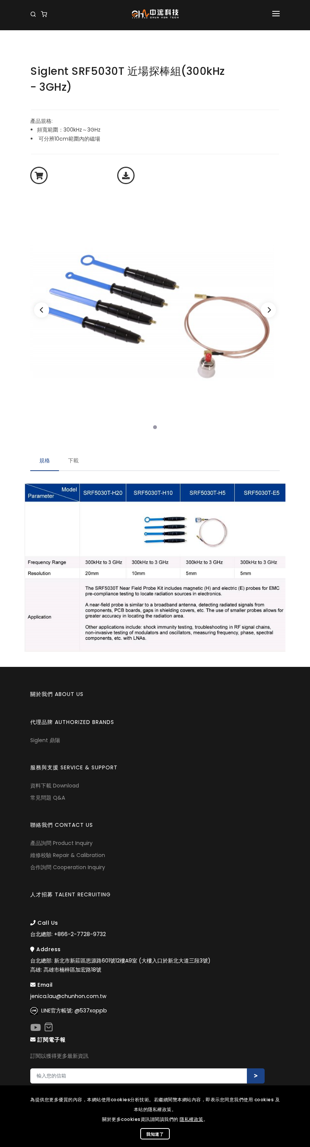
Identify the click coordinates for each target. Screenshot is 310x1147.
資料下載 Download (54, 785)
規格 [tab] (44, 460)
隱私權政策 (191, 1119)
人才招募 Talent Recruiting (70, 894)
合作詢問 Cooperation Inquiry (67, 867)
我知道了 (155, 1134)
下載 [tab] (73, 460)
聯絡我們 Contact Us (61, 825)
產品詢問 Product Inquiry (61, 843)
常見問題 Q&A (47, 797)
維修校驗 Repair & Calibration (67, 855)
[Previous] (41, 310)
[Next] (268, 310)
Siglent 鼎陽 (45, 740)
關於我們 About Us (57, 694)
